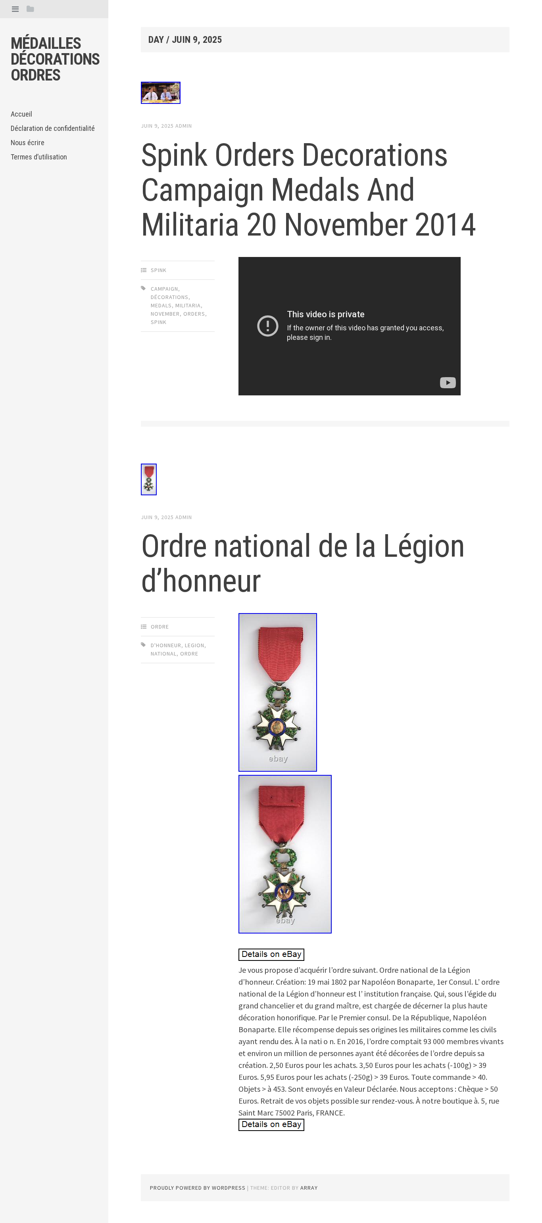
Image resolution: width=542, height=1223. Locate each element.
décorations (169, 297)
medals (161, 305)
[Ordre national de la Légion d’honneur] (325, 481)
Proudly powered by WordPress (198, 1187)
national (164, 653)
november (165, 313)
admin (183, 125)
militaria (188, 305)
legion (194, 645)
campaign (164, 288)
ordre (160, 626)
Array (309, 1187)
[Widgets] (30, 9)
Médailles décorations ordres (55, 59)
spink (159, 270)
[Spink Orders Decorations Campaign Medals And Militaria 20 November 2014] (325, 94)
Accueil (21, 114)
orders (194, 313)
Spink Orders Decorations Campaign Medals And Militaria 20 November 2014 (308, 189)
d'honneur (166, 645)
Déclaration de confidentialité (53, 128)
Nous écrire (27, 142)
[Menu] (15, 9)
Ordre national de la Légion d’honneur (303, 563)
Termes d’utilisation (39, 157)
